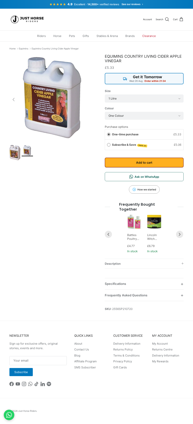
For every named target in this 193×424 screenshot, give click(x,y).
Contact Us (81, 349)
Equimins (23, 48)
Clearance (149, 36)
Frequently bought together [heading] (137, 207)
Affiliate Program (85, 361)
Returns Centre (162, 349)
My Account (160, 343)
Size (108, 91)
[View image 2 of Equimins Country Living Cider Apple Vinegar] (27, 150)
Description (113, 263)
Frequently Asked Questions (126, 295)
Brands (130, 36)
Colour (109, 108)
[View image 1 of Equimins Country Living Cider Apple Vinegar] (15, 152)
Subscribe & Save (129, 145)
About (78, 343)
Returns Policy (123, 349)
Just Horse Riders (27, 410)
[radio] (108, 134)
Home (12, 48)
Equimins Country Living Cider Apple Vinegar (55, 48)
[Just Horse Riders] (27, 19)
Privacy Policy (122, 361)
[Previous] (108, 234)
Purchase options (116, 127)
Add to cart (144, 162)
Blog (77, 355)
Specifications (115, 284)
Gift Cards (120, 367)
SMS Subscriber (85, 367)
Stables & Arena (107, 36)
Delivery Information (126, 343)
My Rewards (160, 361)
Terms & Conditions (126, 355)
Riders (41, 36)
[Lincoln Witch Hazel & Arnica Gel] (154, 222)
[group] (134, 234)
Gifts (86, 36)
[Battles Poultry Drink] (134, 222)
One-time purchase (125, 134)
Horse (57, 36)
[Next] (179, 234)
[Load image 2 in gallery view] (52, 97)
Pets (72, 36)
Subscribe (21, 372)
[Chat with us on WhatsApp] (9, 415)
